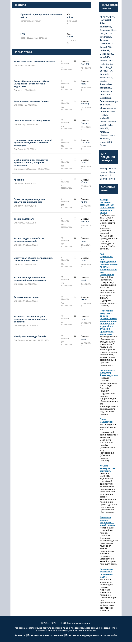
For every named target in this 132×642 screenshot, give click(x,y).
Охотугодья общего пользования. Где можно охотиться (33, 259)
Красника (19, 179)
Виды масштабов (106, 420)
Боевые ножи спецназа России (31, 101)
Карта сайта (111, 635)
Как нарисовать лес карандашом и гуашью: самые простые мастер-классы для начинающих (109, 264)
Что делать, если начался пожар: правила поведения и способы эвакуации (33, 142)
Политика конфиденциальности (83, 635)
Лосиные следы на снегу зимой (32, 120)
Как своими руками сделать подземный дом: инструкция (30, 278)
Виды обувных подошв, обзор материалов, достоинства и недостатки (31, 84)
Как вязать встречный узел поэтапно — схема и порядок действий (30, 319)
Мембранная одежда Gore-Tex (31, 336)
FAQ (22, 34)
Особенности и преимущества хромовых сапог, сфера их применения (31, 162)
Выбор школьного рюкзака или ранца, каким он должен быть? (107, 206)
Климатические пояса (26, 297)
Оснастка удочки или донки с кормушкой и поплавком (30, 200)
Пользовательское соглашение (45, 635)
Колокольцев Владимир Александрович (109, 373)
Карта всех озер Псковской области (34, 61)
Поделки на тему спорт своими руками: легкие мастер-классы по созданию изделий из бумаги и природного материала (108, 322)
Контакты (20, 635)
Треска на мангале (24, 218)
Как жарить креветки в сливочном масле (106, 573)
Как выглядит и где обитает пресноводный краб (29, 239)
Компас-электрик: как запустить (107, 468)
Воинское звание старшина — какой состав (107, 521)
